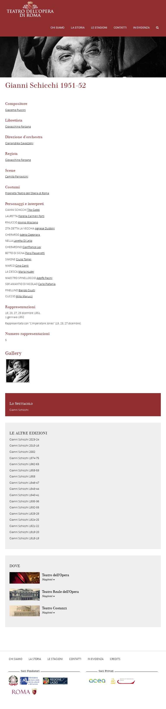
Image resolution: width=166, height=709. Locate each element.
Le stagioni (99, 27)
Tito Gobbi (33, 210)
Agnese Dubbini (45, 228)
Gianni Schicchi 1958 (22, 476)
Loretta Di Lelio (23, 241)
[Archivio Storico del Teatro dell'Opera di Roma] (30, 9)
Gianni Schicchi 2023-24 (24, 439)
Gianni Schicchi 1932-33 (24, 507)
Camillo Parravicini (16, 176)
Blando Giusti (27, 290)
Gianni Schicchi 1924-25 (24, 520)
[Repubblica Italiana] (13, 680)
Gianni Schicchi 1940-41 (24, 495)
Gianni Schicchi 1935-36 (24, 501)
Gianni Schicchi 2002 (22, 452)
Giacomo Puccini (15, 110)
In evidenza (141, 27)
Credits (115, 659)
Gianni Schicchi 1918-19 (24, 538)
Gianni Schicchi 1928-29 (24, 513)
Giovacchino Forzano (18, 126)
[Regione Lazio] (55, 680)
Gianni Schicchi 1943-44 (24, 489)
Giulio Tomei (23, 259)
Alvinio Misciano (28, 222)
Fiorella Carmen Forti (31, 216)
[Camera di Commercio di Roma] (122, 680)
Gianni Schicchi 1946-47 (24, 483)
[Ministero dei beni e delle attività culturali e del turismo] (30, 680)
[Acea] (97, 680)
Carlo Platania (47, 284)
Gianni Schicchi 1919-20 (24, 532)
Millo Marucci (24, 296)
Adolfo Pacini (44, 278)
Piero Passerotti (35, 253)
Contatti (120, 27)
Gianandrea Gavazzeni (19, 143)
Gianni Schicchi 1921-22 (24, 526)
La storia (78, 27)
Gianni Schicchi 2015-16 (24, 445)
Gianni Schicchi (19, 410)
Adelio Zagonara (30, 235)
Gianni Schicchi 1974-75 (24, 458)
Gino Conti (22, 265)
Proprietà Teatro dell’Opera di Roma (27, 193)
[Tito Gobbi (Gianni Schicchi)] (18, 371)
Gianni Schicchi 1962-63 (24, 464)
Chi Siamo (57, 27)
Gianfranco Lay (31, 247)
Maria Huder (26, 272)
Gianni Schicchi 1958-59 (24, 470)
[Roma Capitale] (30, 691)
